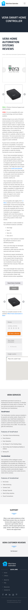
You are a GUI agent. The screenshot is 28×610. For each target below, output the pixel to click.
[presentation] (3, 70)
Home (5, 572)
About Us (6, 580)
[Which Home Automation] (9, 3)
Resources (7, 587)
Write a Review (15, 333)
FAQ (5, 583)
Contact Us (7, 590)
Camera (14, 288)
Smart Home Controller (14, 283)
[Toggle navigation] (24, 3)
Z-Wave (6, 575)
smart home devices (16, 168)
